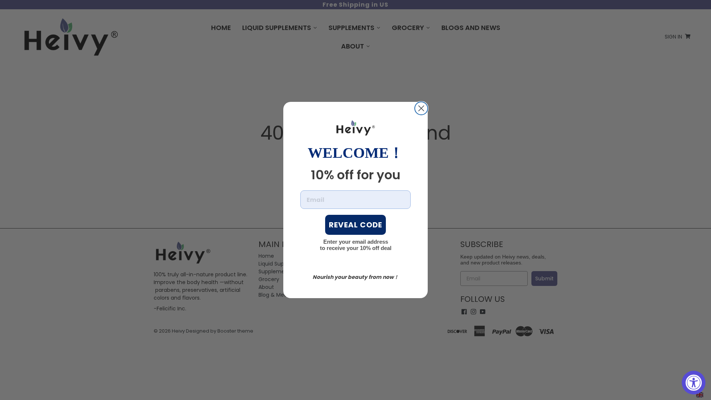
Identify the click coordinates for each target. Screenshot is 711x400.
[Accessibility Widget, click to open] (693, 382)
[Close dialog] (421, 108)
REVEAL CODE (355, 225)
